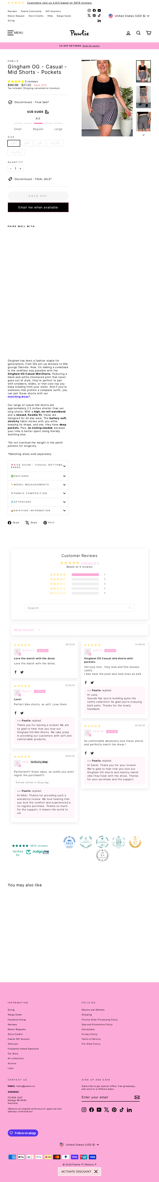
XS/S (14, 143)
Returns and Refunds (93, 1009)
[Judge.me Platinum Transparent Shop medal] (102, 842)
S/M (26, 143)
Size (11, 137)
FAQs (50, 16)
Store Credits (36, 16)
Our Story (13, 1053)
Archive (12, 1063)
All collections (16, 1058)
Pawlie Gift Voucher (19, 1039)
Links (11, 1068)
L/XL (40, 143)
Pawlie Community (31, 11)
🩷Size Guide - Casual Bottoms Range (37, 466)
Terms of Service (91, 1039)
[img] (22, 645)
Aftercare (13, 1044)
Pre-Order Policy (91, 1044)
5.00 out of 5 (90, 563)
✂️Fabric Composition (29, 493)
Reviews (12, 11)
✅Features (20, 476)
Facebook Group (17, 1019)
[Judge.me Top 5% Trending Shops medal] (102, 855)
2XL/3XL (55, 143)
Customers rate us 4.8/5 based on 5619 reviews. (59, 2)
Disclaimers (88, 1029)
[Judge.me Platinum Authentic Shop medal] (86, 842)
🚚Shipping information (31, 510)
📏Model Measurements (30, 484)
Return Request (16, 16)
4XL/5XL (16, 152)
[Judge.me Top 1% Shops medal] (135, 842)
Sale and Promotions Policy (97, 1024)
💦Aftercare (21, 502)
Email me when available (38, 207)
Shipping (28, 88)
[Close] (96, 1171)
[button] (16, 81)
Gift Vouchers (53, 11)
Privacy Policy (90, 1034)
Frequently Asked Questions (23, 1048)
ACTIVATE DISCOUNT (76, 1171)
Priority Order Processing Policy (100, 1019)
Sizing (11, 20)
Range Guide (64, 16)
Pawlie (13, 61)
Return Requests (17, 1029)
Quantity (15, 162)
